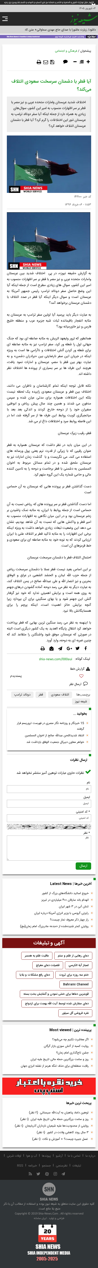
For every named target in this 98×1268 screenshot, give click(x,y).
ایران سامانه (40, 1218)
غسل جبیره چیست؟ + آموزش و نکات (60, 1139)
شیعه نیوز (81, 701)
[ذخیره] (52, 62)
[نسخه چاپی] (39, 62)
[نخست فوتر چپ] (49, 1242)
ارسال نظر (75, 684)
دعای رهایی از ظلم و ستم (73, 955)
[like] (49, 676)
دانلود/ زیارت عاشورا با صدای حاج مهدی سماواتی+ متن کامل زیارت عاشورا (51, 29)
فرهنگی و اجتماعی (66, 51)
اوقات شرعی (14, 1155)
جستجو (46, 1165)
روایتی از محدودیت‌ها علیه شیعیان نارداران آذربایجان (52, 1125)
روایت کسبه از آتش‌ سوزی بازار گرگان (66, 1046)
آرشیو (59, 1155)
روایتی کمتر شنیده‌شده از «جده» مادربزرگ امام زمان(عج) (54, 926)
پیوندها (46, 1155)
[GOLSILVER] (49, 1086)
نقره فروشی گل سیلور (75, 1013)
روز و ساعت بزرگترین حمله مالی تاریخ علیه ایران (60, 1059)
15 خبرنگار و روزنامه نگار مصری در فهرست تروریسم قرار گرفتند (50, 726)
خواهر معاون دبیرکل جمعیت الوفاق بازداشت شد (55, 742)
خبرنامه (32, 1165)
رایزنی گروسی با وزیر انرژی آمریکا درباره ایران (61, 913)
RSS (20, 1165)
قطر (41, 695)
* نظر (86, 833)
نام (88, 782)
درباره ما (90, 1155)
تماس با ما (74, 1155)
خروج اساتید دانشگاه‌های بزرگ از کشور (65, 893)
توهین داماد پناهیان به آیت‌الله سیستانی (59, 1112)
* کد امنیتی (83, 811)
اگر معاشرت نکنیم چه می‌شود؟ (70, 1039)
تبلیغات (76, 1165)
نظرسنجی (61, 1165)
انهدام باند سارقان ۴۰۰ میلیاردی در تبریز (65, 899)
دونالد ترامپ (22, 695)
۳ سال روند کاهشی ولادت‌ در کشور (63, 1132)
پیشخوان (85, 51)
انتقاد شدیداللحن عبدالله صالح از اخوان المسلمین (54, 735)
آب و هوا (31, 1155)
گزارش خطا (77, 669)
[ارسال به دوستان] (45, 62)
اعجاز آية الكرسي (79, 965)
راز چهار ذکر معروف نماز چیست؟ (69, 919)
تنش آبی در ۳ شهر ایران (74, 906)
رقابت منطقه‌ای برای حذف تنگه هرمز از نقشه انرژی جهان (55, 1066)
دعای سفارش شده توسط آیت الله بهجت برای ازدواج (57, 1003)
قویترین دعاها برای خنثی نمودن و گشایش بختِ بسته (56, 994)
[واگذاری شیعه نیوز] (49, 36)
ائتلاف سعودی (60, 695)
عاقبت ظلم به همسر (37, 955)
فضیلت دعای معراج (47, 965)
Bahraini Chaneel (76, 984)
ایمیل (86, 797)
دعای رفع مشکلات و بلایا (35, 974)
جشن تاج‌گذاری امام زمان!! (72, 1052)
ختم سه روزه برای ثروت (74, 974)
